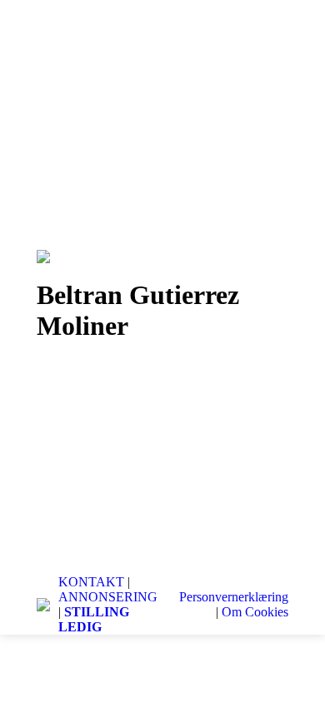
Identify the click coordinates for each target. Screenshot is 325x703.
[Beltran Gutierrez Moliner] (162, 454)
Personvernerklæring (233, 597)
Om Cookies (255, 612)
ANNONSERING (108, 597)
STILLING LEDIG (93, 619)
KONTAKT (91, 582)
